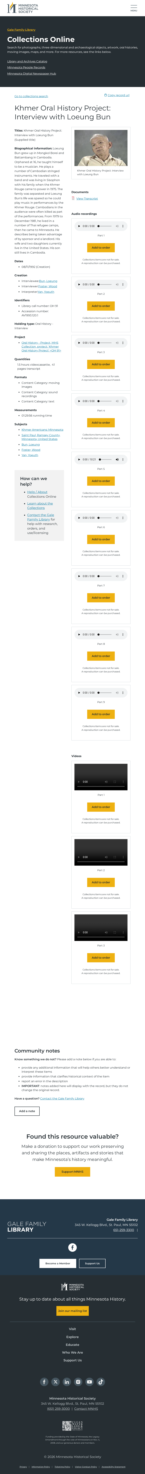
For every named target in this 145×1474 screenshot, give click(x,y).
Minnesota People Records (26, 67)
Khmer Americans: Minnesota (42, 429)
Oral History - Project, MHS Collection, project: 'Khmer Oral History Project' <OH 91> (41, 346)
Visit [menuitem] (72, 1329)
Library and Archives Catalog (27, 61)
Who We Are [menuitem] (72, 1352)
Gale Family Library (21, 29)
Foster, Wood (47, 286)
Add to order (101, 247)
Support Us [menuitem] (72, 1360)
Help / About (37, 492)
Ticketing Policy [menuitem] (62, 1467)
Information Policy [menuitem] (41, 1467)
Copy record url (118, 95)
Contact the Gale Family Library (62, 1098)
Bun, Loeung (48, 281)
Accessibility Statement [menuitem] (114, 1467)
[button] (134, 8)
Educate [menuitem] (72, 1345)
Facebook (72, 1247)
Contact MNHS (86, 1409)
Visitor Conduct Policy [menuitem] (86, 1467)
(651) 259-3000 (58, 1409)
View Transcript (87, 198)
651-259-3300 (123, 1230)
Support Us (92, 1263)
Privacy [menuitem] (23, 1467)
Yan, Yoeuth (46, 291)
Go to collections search (31, 96)
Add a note (27, 1111)
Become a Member (57, 1263)
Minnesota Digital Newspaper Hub (31, 73)
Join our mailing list (72, 1311)
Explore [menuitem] (72, 1337)
